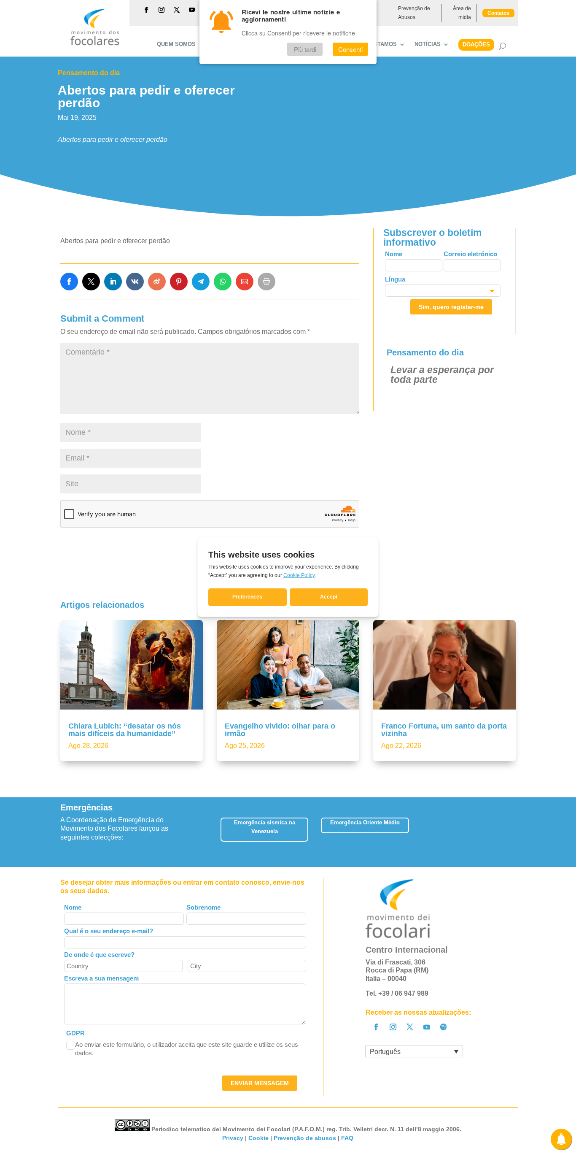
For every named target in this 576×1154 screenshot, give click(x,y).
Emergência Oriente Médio (365, 822)
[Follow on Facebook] (146, 10)
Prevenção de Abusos (414, 12)
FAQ (347, 1138)
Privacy (232, 1138)
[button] (515, 832)
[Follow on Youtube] (192, 10)
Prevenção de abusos (305, 1138)
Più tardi (305, 49)
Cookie (258, 1138)
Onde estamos (375, 44)
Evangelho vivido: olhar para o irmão (280, 730)
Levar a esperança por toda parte (442, 374)
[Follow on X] (177, 10)
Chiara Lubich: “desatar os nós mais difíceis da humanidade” (124, 730)
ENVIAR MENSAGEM (260, 1083)
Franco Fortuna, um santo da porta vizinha (444, 730)
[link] (69, 281)
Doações (476, 44)
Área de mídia (462, 12)
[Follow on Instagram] (161, 10)
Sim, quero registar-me (451, 306)
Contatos (498, 13)
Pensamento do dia (89, 72)
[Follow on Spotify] (443, 1027)
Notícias (428, 44)
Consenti (350, 49)
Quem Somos (176, 44)
